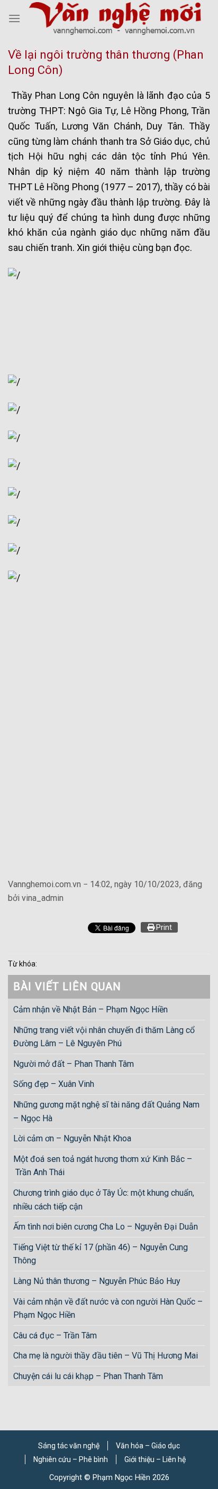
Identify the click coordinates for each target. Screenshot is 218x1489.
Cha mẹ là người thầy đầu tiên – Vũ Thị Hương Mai (105, 1356)
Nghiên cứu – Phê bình (70, 1459)
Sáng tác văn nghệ (68, 1445)
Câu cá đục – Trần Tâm (55, 1335)
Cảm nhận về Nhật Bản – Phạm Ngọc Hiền (90, 1009)
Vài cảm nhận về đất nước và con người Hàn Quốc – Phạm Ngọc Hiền (108, 1308)
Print (163, 927)
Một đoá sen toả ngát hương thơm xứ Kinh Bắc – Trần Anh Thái (102, 1166)
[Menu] (14, 18)
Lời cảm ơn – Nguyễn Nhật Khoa (72, 1138)
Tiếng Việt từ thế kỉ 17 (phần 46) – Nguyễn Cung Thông (100, 1254)
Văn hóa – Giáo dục (148, 1445)
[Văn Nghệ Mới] (115, 18)
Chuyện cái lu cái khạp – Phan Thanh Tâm (88, 1376)
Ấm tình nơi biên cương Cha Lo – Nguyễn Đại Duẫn (105, 1227)
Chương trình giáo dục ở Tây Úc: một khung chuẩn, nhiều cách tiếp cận (103, 1200)
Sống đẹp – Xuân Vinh (53, 1084)
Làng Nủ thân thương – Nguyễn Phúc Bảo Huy (96, 1281)
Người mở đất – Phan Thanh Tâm (73, 1064)
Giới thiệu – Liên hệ (155, 1459)
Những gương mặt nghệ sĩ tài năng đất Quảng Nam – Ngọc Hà (106, 1111)
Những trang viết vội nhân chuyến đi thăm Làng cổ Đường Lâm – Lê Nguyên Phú (104, 1037)
